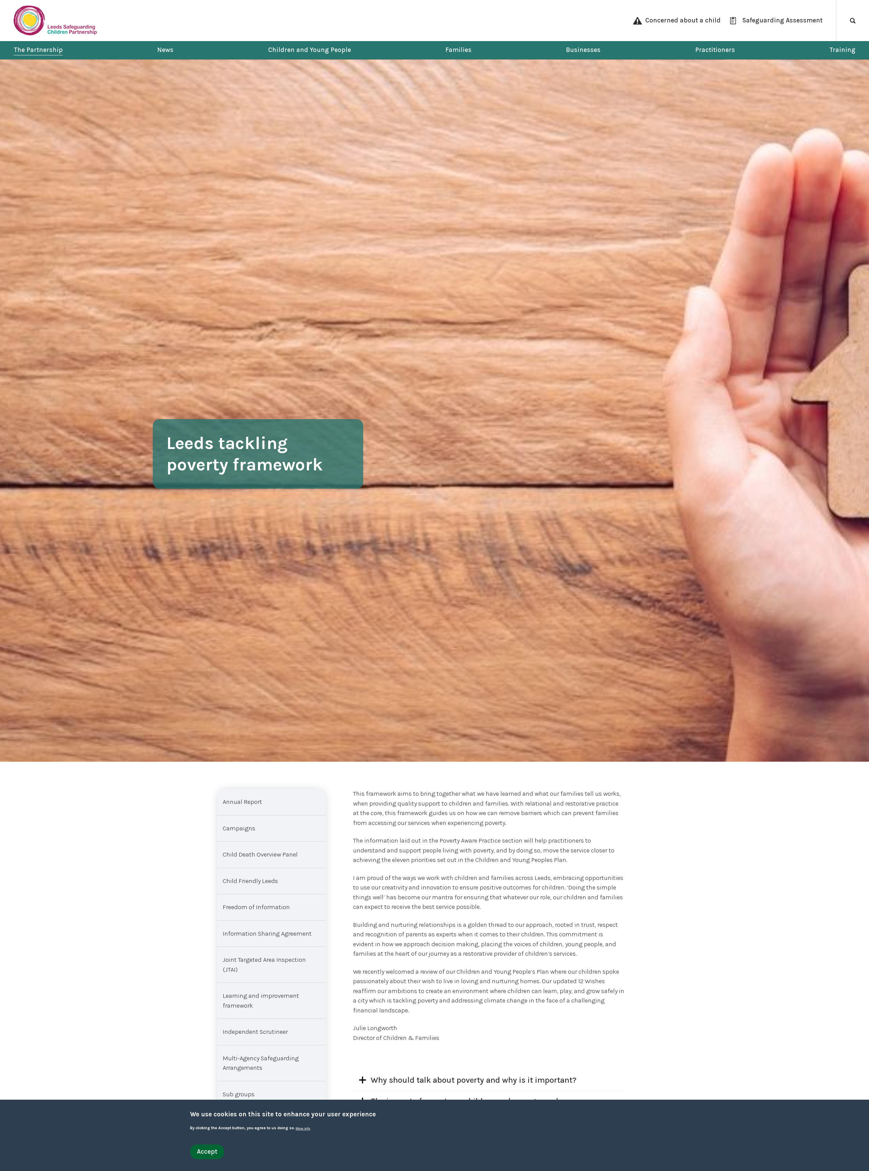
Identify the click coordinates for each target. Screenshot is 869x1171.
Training (842, 50)
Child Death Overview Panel (260, 854)
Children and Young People (309, 50)
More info (303, 1128)
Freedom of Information (256, 907)
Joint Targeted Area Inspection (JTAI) (264, 964)
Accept (207, 1151)
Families (458, 50)
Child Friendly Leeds (250, 881)
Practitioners (715, 50)
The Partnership (38, 50)
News (165, 50)
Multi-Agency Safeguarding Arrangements (261, 1063)
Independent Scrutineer (255, 1031)
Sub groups (239, 1094)
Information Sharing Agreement (267, 933)
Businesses (583, 50)
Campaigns (239, 828)
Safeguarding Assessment (782, 20)
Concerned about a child (683, 20)
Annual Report (242, 802)
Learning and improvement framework (261, 1000)
